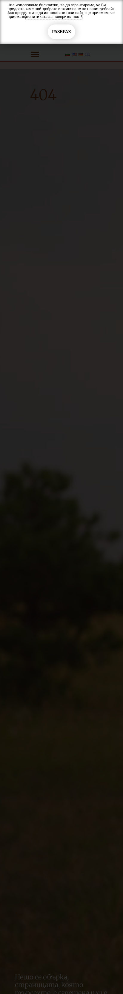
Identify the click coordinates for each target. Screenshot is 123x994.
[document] (61, 497)
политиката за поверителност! (54, 16)
